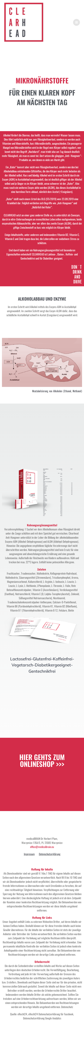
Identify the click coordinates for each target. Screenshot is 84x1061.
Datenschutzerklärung (49, 854)
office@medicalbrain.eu (42, 847)
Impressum (29, 854)
